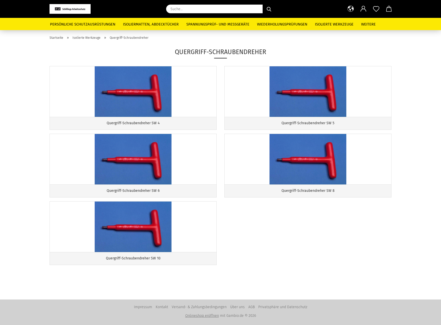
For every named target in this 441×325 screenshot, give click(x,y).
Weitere (368, 24)
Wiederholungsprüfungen (282, 24)
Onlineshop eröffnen (202, 316)
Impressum (143, 307)
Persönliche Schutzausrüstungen (82, 24)
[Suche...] (269, 9)
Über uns (237, 307)
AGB (251, 307)
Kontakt (162, 307)
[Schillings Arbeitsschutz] (72, 9)
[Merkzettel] (376, 9)
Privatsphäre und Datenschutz (282, 307)
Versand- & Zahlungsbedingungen (199, 307)
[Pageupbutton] (427, 317)
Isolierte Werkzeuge (334, 24)
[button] (350, 9)
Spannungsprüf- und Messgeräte (217, 24)
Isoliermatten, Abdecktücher (151, 24)
